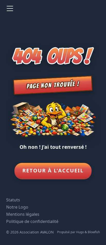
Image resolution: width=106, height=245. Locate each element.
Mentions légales (22, 214)
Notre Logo (17, 207)
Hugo (80, 232)
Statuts (13, 200)
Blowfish (94, 232)
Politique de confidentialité (32, 221)
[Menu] (9, 8)
